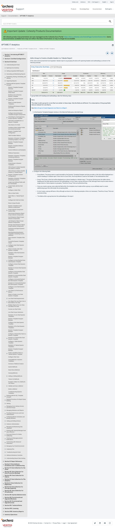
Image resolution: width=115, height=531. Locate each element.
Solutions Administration (12, 424)
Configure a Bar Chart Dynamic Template (16, 245)
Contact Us (47, 523)
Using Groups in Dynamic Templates (14, 164)
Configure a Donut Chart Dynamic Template (16, 264)
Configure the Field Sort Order (16, 200)
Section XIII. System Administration (15, 494)
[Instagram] (109, 523)
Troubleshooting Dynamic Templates (15, 392)
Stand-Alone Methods (14, 370)
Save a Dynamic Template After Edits (16, 238)
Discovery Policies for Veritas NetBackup (14, 435)
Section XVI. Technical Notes (13, 505)
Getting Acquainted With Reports (15, 71)
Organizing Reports (11, 81)
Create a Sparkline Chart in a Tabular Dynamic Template (15, 353)
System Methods (12, 367)
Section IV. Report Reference (13, 461)
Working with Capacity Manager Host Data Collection (16, 431)
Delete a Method (12, 389)
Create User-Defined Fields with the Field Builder (16, 183)
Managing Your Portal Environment (15, 446)
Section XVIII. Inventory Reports (14, 511)
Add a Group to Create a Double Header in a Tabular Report (16, 171)
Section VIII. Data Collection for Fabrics (14, 476)
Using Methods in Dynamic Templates (15, 360)
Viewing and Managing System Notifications (14, 438)
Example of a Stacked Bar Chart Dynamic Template (16, 338)
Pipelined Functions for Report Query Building (16, 400)
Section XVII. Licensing (11, 508)
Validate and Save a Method (15, 386)
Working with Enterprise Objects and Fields (16, 107)
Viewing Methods (13, 373)
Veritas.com (75, 2)
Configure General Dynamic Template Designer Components (17, 113)
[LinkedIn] (99, 523)
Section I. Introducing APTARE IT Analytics (14, 55)
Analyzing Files (10, 449)
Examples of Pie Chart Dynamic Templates (16, 327)
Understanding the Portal (12, 65)
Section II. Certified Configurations (15, 58)
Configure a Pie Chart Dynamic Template (16, 323)
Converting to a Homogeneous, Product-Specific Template (16, 117)
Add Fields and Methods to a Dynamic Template (15, 121)
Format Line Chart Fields (14, 309)
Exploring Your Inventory (12, 68)
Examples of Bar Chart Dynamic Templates (16, 253)
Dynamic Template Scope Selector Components (15, 206)
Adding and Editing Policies (13, 421)
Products (73, 9)
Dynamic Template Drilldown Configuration (15, 146)
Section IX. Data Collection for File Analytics (15, 480)
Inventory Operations (11, 514)
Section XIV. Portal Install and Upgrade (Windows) (13, 498)
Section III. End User (11, 61)
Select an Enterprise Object (15, 110)
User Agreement (72, 523)
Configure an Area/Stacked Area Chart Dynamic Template (16, 261)
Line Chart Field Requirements (16, 298)
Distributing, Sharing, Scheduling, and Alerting (16, 77)
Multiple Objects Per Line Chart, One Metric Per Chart (16, 305)
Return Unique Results (14, 203)
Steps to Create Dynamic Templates (14, 103)
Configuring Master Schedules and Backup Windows (15, 417)
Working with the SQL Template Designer (14, 396)
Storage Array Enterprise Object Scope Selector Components (16, 225)
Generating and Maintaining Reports (15, 74)
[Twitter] (95, 523)
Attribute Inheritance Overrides (14, 455)
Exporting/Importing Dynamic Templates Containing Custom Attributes (16, 234)
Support (3, 16)
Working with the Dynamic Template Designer (15, 84)
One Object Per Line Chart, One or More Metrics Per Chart (17, 302)
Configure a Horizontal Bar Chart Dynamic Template (16, 272)
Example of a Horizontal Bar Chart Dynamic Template (17, 276)
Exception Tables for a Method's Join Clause (16, 382)
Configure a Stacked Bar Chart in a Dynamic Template (17, 334)
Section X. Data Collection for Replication (14, 483)
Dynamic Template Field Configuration (14, 132)
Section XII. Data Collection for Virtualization (14, 491)
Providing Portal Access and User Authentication (15, 413)
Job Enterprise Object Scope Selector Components (16, 221)
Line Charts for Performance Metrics (15, 291)
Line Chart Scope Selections (15, 312)
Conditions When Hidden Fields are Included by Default (16, 128)
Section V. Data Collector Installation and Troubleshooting (15, 464)
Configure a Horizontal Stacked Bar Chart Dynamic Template (16, 280)
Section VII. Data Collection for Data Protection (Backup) (14, 472)
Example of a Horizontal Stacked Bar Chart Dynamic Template (16, 283)
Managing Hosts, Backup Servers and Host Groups (15, 406)
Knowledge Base (84, 9)
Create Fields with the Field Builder (15, 186)
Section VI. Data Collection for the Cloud (15, 468)
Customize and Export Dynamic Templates (16, 229)
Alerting (8, 403)
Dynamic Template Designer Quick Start (15, 99)
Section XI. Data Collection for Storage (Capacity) (14, 487)
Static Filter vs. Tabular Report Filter (16, 196)
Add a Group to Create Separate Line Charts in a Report (16, 167)
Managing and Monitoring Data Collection (14, 427)
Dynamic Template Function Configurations (15, 175)
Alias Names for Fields (14, 125)
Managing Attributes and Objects (15, 410)
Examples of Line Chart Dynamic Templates (16, 315)
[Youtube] (104, 523)
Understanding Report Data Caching (15, 458)
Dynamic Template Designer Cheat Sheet (15, 91)
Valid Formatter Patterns (14, 135)
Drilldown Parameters (13, 153)
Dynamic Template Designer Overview (15, 88)
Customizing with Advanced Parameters (13, 442)
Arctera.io (83, 2)
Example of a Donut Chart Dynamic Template (17, 268)
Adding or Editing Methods (15, 376)
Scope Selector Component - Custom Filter (16, 210)
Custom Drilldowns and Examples (17, 150)
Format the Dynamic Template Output (16, 242)
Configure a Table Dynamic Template (15, 342)
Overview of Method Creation (16, 364)
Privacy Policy (56, 523)
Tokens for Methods (13, 379)
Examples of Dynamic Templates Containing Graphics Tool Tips (17, 139)
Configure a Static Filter (14, 190)
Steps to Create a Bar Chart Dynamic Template (15, 249)
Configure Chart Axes (13, 357)
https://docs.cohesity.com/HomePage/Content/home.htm (85, 37)
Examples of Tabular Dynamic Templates (16, 346)
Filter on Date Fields (13, 193)
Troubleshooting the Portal (13, 452)
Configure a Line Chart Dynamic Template (16, 287)
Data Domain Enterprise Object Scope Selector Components (16, 214)
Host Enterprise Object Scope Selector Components (16, 217)
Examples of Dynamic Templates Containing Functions (17, 179)
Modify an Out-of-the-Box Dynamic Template (14, 95)
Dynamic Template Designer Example (15, 142)
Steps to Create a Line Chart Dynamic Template (15, 295)
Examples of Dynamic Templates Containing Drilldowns (17, 156)
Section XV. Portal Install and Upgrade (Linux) (13, 502)
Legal (64, 523)
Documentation (97, 9)
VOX (89, 2)
